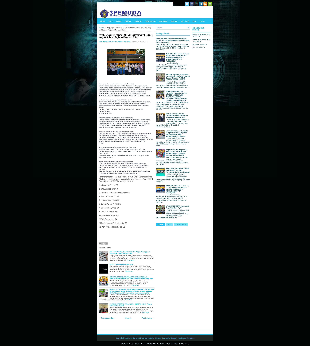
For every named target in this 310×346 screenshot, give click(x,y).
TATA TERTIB (185, 21)
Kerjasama (174, 21)
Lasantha (149, 343)
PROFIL (111, 21)
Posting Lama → (148, 318)
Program (128, 21)
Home (101, 28)
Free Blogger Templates (186, 338)
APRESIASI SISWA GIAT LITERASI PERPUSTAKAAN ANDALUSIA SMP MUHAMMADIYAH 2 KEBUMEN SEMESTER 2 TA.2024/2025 (177, 57)
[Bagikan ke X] (104, 243)
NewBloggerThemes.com (181, 343)
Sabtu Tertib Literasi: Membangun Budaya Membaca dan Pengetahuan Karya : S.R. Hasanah (178, 170)
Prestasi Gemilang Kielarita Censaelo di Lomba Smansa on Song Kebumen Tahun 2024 (177, 115)
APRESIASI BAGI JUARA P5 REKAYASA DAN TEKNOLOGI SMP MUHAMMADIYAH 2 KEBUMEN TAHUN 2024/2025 (173, 40)
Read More (130, 260)
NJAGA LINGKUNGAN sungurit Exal (121, 264)
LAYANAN (118, 21)
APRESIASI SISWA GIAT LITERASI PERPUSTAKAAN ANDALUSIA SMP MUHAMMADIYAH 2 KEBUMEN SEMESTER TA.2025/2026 (177, 189)
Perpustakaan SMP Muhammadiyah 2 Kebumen (114, 41)
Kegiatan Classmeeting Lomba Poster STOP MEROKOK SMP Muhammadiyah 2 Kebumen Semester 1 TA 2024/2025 (176, 152)
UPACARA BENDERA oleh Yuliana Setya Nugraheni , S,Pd (177, 207)
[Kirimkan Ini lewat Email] (100, 243)
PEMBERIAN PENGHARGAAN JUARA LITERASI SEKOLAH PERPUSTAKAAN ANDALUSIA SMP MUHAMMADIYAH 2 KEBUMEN (131, 277)
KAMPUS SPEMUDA (200, 44)
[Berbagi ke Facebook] (106, 243)
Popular (160, 224)
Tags (169, 224)
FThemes (130, 343)
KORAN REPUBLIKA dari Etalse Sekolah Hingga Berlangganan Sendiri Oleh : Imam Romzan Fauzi (130, 252)
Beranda (102, 21)
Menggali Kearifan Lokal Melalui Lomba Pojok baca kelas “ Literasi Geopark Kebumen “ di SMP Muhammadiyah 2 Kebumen (178, 77)
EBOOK (194, 21)
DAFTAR (202, 21)
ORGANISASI (138, 21)
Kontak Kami (163, 21)
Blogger (174, 338)
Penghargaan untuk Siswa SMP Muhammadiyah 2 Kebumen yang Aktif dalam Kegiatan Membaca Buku (126, 36)
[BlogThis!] (102, 243)
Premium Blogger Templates (162, 343)
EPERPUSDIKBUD (199, 48)
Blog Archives (181, 224)
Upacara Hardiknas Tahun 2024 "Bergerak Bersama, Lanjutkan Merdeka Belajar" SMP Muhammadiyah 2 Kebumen (177, 133)
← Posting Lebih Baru (106, 318)
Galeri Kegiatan (151, 21)
